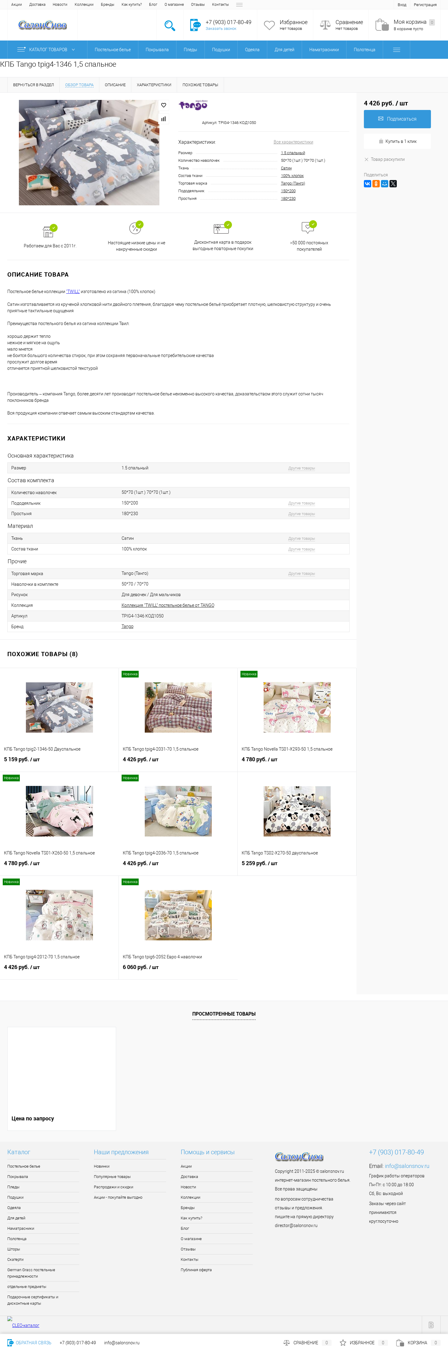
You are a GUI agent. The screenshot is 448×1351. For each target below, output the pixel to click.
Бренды (107, 4)
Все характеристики (293, 142)
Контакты (220, 4)
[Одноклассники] (376, 183)
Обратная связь (33, 1342)
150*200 (288, 191)
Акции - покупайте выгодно (118, 1197)
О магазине (174, 4)
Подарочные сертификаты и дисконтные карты (32, 1300)
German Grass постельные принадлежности (31, 1273)
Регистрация (425, 4)
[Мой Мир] (384, 183)
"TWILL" (73, 291)
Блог (153, 4)
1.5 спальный (293, 152)
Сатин (286, 168)
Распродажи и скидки (113, 1187)
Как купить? (132, 4)
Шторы (13, 1249)
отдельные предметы (26, 1286)
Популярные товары (112, 1176)
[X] (393, 183)
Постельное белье (23, 1166)
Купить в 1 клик (401, 141)
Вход (402, 4)
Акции (16, 4)
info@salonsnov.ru (407, 1166)
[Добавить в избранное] (163, 105)
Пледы (13, 1187)
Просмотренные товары (224, 1013)
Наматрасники (20, 1228)
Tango (127, 626)
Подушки (15, 1197)
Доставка (37, 4)
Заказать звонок (221, 28)
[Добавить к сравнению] (163, 118)
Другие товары (301, 468)
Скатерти (15, 1259)
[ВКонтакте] (367, 183)
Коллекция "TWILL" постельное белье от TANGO (168, 605)
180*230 (288, 198)
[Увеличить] (89, 152)
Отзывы (198, 4)
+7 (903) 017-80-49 (78, 1342)
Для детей (16, 1218)
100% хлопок (292, 175)
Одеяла (14, 1207)
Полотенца (17, 1238)
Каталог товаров (48, 49)
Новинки (101, 1166)
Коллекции (84, 4)
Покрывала (17, 1176)
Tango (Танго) (293, 183)
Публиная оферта (196, 1270)
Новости (60, 4)
